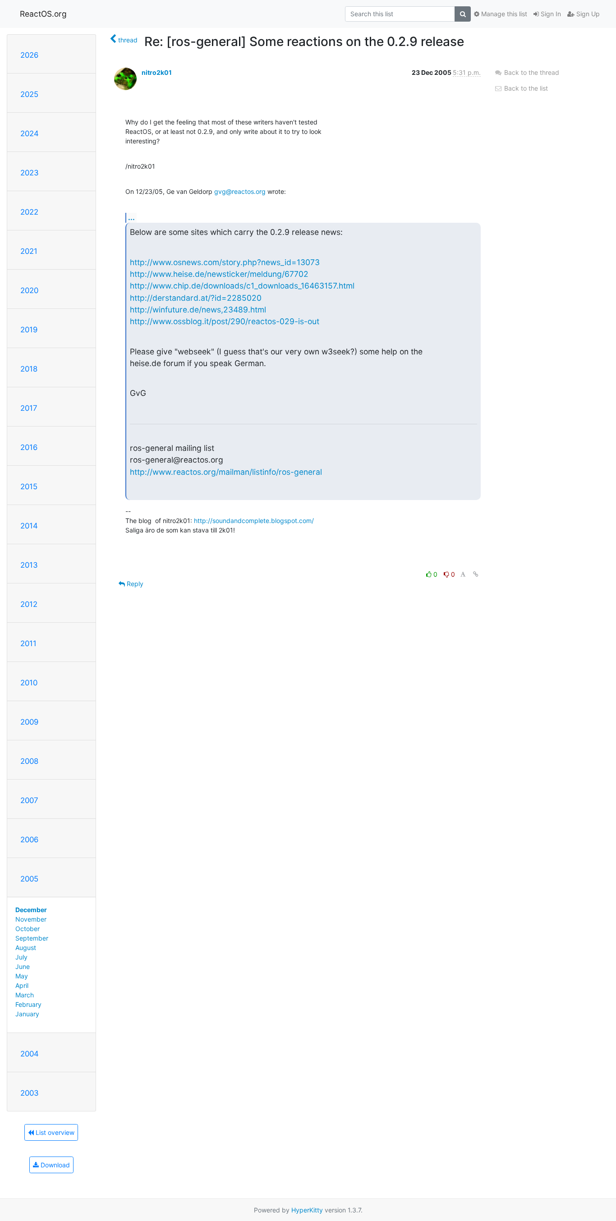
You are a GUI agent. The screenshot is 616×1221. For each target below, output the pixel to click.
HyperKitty (307, 1210)
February (28, 1004)
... (131, 217)
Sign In (550, 14)
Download (54, 1165)
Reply (134, 584)
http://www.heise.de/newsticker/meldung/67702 (219, 274)
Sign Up (587, 14)
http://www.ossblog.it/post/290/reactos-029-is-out (224, 321)
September (31, 938)
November (30, 919)
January (27, 1014)
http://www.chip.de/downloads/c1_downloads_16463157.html (242, 285)
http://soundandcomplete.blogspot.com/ (254, 520)
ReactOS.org (43, 13)
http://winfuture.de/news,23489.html (198, 309)
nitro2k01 (157, 72)
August (25, 947)
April (21, 985)
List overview (54, 1132)
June (22, 966)
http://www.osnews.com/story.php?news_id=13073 (225, 262)
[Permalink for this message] (476, 574)
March (24, 995)
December (31, 909)
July (21, 957)
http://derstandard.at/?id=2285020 (196, 298)
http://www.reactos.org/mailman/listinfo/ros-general (226, 472)
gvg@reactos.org (240, 191)
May (21, 976)
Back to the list (525, 88)
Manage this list (503, 14)
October (27, 928)
